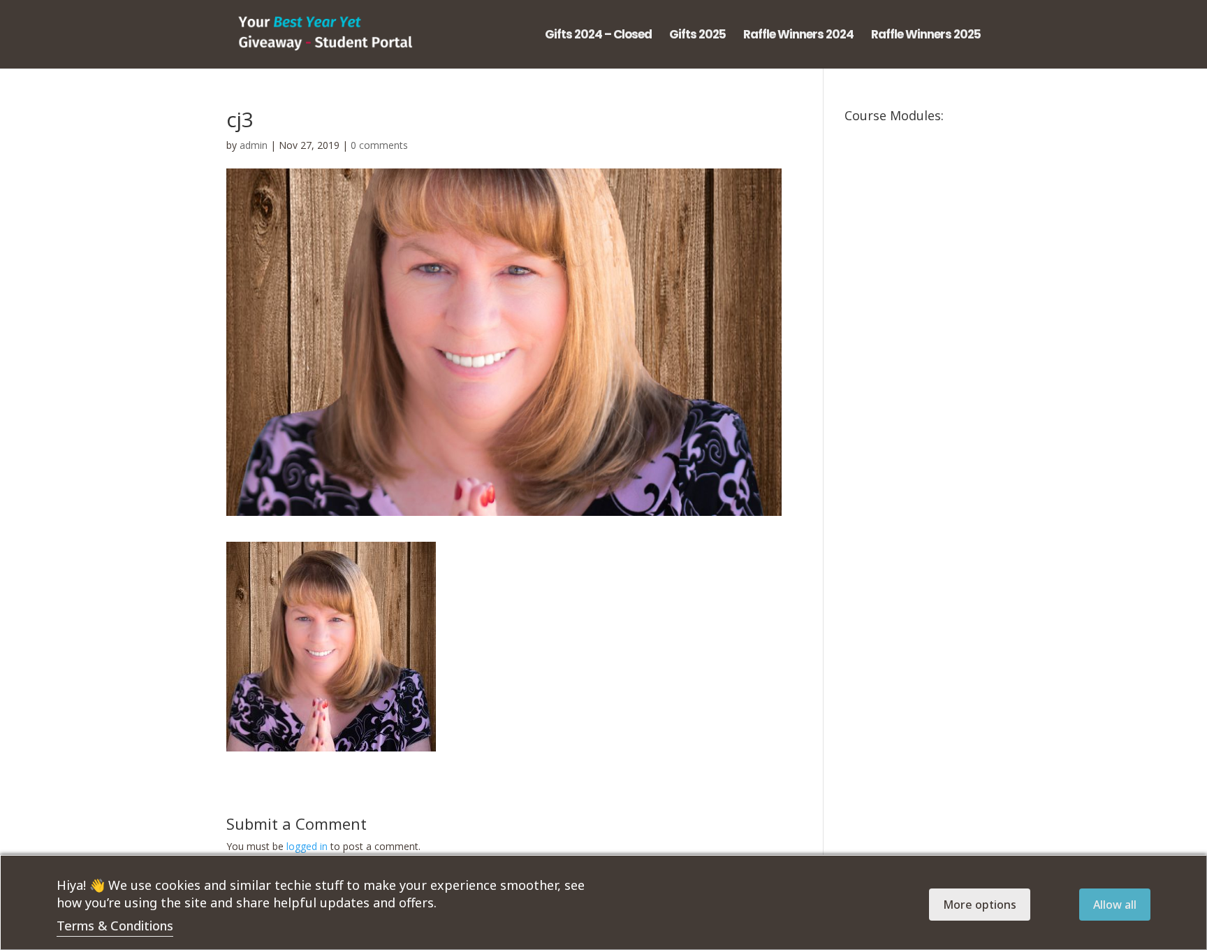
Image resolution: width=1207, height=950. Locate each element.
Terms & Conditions (115, 925)
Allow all (1114, 904)
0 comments (379, 145)
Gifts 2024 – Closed (598, 36)
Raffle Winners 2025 (926, 36)
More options (979, 904)
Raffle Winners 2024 (798, 36)
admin (254, 145)
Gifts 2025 (697, 36)
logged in (307, 846)
